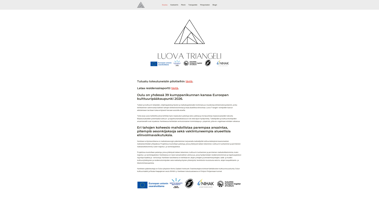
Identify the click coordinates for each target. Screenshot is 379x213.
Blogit (214, 5)
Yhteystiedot (205, 5)
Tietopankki (192, 5)
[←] (141, 5)
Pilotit (183, 5)
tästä (189, 81)
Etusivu (164, 5)
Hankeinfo (174, 5)
